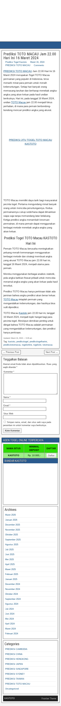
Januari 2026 (11, 520)
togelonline (27, 345)
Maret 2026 (10, 515)
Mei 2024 (9, 619)
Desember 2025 (12, 524)
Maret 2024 (10, 628)
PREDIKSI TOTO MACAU (17, 65)
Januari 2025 (11, 579)
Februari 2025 (11, 574)
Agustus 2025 (11, 544)
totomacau (48, 345)
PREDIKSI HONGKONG (16, 659)
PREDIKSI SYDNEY (15, 674)
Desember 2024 (12, 584)
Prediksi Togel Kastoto (16, 62)
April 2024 (10, 623)
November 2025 (12, 530)
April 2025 (10, 564)
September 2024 (13, 599)
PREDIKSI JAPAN (14, 664)
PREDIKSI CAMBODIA (16, 649)
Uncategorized (12, 689)
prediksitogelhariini (38, 341)
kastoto (11, 341)
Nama (6, 397)
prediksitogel (22, 341)
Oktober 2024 (11, 594)
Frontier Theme (49, 698)
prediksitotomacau (12, 345)
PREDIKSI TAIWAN (14, 679)
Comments (39, 65)
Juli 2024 (9, 609)
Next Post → (52, 352)
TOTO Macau (18, 102)
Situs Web (8, 413)
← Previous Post (11, 352)
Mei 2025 (9, 559)
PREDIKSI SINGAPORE (17, 669)
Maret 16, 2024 (37, 62)
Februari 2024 (11, 633)
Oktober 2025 (11, 534)
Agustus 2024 (11, 604)
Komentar (9, 372)
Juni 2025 (9, 554)
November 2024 (12, 589)
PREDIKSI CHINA (13, 654)
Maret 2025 (10, 569)
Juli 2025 (9, 549)
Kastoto (23, 313)
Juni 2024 (9, 614)
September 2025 (13, 539)
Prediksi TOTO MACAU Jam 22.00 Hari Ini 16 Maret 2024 (29, 56)
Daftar (51, 455)
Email (6, 405)
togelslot (37, 345)
